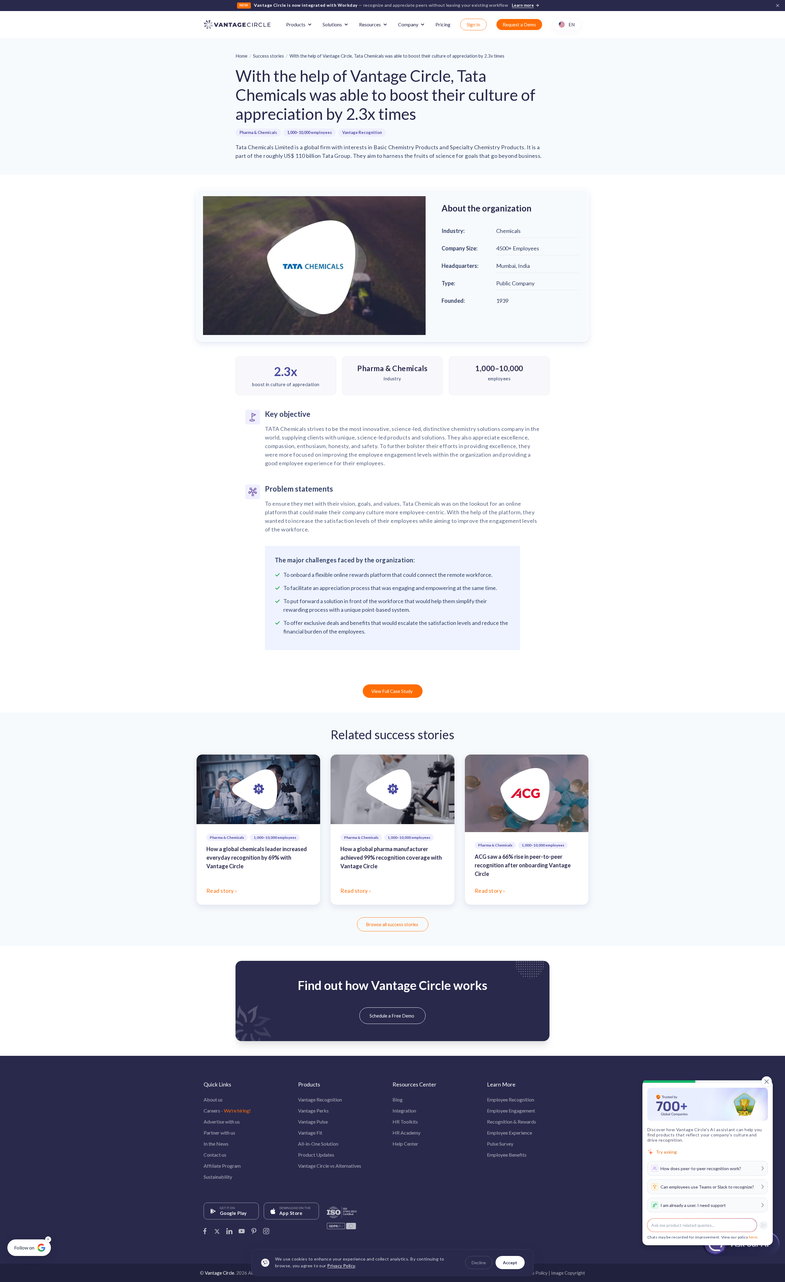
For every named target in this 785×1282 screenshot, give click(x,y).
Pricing (442, 24)
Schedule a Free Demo (392, 1015)
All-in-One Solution (318, 1144)
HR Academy (406, 1133)
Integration (404, 1110)
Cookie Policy (534, 1273)
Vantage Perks (313, 1110)
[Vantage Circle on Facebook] (205, 1229)
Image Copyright (568, 1273)
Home (241, 56)
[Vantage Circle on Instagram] (266, 1229)
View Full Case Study (392, 691)
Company (408, 24)
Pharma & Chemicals (258, 132)
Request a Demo (519, 24)
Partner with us (219, 1133)
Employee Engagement (511, 1110)
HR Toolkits (405, 1121)
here (753, 1237)
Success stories (268, 56)
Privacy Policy (341, 1266)
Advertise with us (222, 1121)
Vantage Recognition (362, 132)
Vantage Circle (219, 1273)
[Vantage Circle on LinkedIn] (229, 1229)
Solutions (332, 24)
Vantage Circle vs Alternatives (329, 1166)
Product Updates (316, 1155)
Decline (479, 1262)
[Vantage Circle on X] (217, 1229)
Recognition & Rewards (511, 1121)
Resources (370, 24)
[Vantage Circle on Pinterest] (254, 1229)
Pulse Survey (500, 1144)
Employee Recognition (510, 1099)
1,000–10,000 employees (309, 132)
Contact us (215, 1155)
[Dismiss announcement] (777, 5)
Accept (510, 1262)
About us (213, 1099)
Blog (397, 1099)
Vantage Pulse (313, 1121)
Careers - (227, 1110)
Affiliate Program (222, 1166)
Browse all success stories (392, 924)
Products (295, 24)
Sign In (473, 24)
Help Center (405, 1144)
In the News (216, 1144)
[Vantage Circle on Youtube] (242, 1229)
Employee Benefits (507, 1155)
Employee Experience (509, 1133)
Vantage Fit (310, 1133)
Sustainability (218, 1177)
